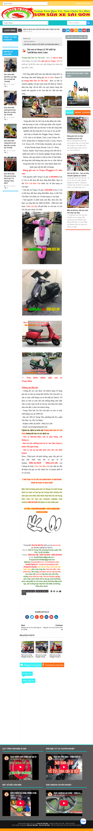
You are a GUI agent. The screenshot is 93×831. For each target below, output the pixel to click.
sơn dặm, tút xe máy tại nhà (49, 572)
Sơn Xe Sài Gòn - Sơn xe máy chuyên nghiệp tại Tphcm (78, 174)
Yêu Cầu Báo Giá (32, 183)
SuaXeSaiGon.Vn (37, 562)
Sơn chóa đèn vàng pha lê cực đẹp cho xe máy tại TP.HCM (10, 144)
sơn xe (38, 574)
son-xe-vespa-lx (29, 41)
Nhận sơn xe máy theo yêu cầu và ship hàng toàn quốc (77, 100)
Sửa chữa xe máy (35, 576)
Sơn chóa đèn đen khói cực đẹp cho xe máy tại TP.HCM (10, 78)
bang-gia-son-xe (28, 591)
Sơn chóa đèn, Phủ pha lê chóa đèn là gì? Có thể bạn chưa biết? (10, 178)
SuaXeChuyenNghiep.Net (48, 564)
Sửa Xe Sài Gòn (32, 825)
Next (87, 93)
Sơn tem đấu (51, 569)
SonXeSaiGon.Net (52, 562)
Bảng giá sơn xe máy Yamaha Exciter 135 (75, 137)
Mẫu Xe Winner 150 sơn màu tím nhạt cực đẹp (77, 211)
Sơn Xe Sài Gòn (42, 823)
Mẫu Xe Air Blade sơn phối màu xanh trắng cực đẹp (41, 29)
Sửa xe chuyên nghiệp (51, 576)
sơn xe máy (49, 77)
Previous (69, 93)
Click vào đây (32, 206)
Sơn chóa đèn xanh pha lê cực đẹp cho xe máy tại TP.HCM (10, 111)
